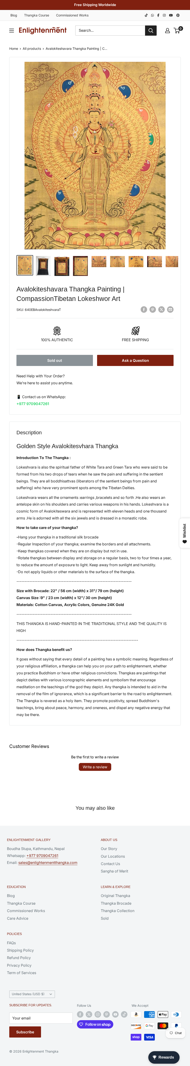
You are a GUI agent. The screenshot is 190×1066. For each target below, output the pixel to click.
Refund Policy (19, 957)
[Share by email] (170, 309)
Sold (105, 918)
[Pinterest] (178, 15)
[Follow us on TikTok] (124, 1014)
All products (32, 48)
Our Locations (113, 856)
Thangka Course (36, 15)
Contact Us (110, 863)
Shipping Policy (20, 950)
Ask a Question (135, 360)
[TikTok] (146, 15)
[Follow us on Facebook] (80, 1014)
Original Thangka (115, 895)
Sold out (54, 360)
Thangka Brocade (116, 903)
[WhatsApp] (152, 15)
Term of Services (21, 972)
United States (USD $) (28, 994)
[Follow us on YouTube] (115, 1014)
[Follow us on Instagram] (98, 1014)
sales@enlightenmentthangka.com (47, 862)
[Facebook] (158, 15)
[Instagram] (164, 15)
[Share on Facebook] (144, 309)
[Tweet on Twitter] (161, 309)
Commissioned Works (72, 15)
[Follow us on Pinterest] (106, 1014)
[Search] (151, 30)
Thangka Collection (117, 910)
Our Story (109, 848)
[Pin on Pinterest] (152, 309)
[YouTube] (171, 15)
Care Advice (17, 918)
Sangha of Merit (114, 871)
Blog (13, 15)
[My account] (167, 30)
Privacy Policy (19, 965)
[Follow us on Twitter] (89, 1014)
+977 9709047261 (32, 403)
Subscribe (25, 1032)
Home (13, 48)
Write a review (95, 767)
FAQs (11, 943)
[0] (177, 30)
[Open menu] (11, 30)
